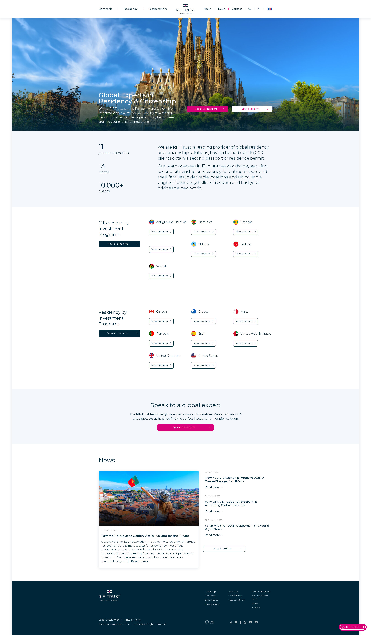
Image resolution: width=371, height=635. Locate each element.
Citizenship (105, 8)
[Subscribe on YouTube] (250, 622)
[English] (269, 9)
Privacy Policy (132, 619)
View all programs (117, 243)
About (207, 8)
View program (159, 231)
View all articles (222, 548)
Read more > (139, 561)
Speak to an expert (206, 108)
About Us (233, 591)
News (221, 8)
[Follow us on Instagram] (231, 622)
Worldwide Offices (261, 591)
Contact (237, 8)
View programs (250, 108)
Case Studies (211, 600)
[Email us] (256, 622)
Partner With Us (236, 600)
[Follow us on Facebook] (240, 622)
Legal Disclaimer (109, 619)
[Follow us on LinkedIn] (236, 622)
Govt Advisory (235, 595)
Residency (130, 8)
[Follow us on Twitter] (245, 622)
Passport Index (158, 8)
